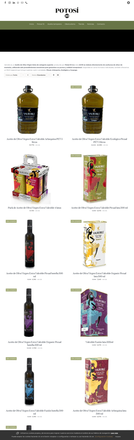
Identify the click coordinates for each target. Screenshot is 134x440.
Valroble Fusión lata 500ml (99, 342)
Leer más (114, 433)
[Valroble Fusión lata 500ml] (95, 288)
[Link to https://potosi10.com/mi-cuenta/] (128, 2)
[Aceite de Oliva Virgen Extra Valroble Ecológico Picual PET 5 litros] (95, 85)
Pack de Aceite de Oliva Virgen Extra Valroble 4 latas (34, 208)
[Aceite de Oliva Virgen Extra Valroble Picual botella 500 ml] (30, 219)
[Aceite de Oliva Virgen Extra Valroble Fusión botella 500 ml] (30, 356)
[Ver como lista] (58, 75)
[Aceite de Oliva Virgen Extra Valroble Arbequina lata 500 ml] (95, 356)
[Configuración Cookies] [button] (104, 436)
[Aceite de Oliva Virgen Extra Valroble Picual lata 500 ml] (95, 153)
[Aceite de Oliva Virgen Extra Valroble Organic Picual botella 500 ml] (30, 288)
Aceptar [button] (118, 436)
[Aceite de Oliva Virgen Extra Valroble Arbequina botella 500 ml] (30, 425)
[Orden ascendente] (28, 75)
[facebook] (5, 3)
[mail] (22, 3)
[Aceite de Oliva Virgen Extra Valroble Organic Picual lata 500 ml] (95, 219)
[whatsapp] (18, 3)
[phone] (26, 3)
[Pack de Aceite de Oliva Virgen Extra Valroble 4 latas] (30, 153)
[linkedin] (14, 3)
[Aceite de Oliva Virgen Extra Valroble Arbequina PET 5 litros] (30, 85)
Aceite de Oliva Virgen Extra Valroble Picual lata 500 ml (99, 208)
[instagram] (9, 3)
